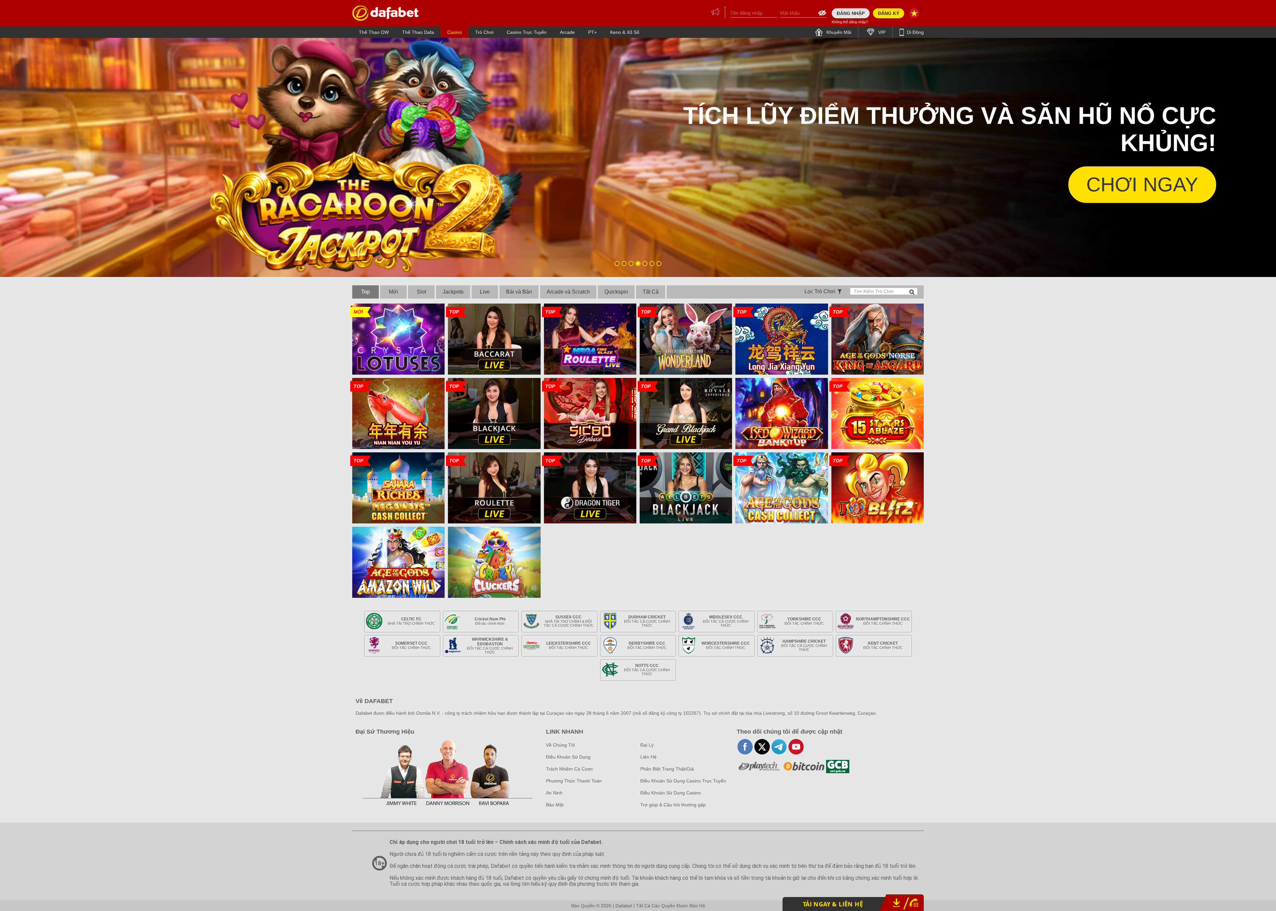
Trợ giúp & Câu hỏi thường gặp (673, 804)
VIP (881, 32)
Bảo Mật (555, 804)
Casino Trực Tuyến (527, 32)
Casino (454, 32)
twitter (762, 747)
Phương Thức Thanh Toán (574, 780)
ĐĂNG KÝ (888, 13)
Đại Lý (647, 745)
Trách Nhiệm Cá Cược (569, 769)
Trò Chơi (484, 32)
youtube (796, 747)
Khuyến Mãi (838, 32)
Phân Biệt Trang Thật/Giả (667, 769)
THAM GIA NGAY (1120, 184)
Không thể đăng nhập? (850, 22)
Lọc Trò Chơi (819, 291)
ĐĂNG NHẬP (851, 13)
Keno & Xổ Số (624, 32)
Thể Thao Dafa (418, 32)
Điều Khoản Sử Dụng (568, 757)
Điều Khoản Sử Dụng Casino (670, 792)
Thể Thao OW (374, 32)
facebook (745, 747)
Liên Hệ (648, 757)
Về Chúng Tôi (560, 745)
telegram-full (779, 747)
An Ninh (554, 792)
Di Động (914, 32)
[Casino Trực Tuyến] (385, 13)
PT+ (592, 32)
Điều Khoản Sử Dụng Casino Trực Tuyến (683, 780)
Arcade (567, 32)
